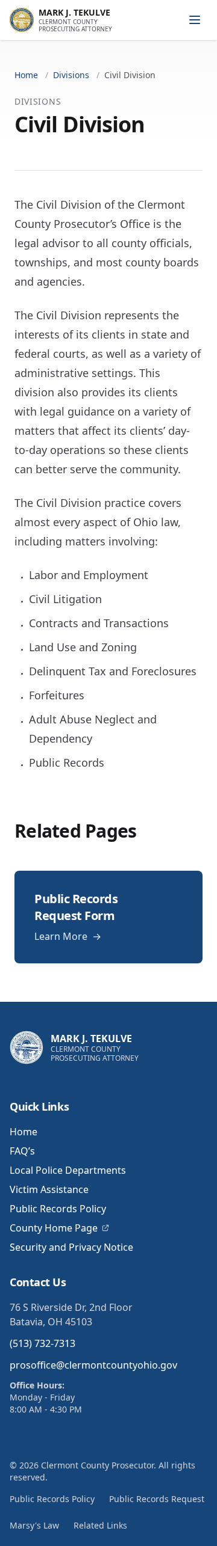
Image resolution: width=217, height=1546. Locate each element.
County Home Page (54, 1228)
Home (26, 75)
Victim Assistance (49, 1189)
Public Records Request (156, 1499)
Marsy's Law (34, 1525)
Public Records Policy (58, 1208)
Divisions (71, 75)
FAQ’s (22, 1151)
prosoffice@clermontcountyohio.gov (93, 1365)
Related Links (100, 1525)
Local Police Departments (68, 1170)
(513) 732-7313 (42, 1343)
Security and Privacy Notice (71, 1247)
